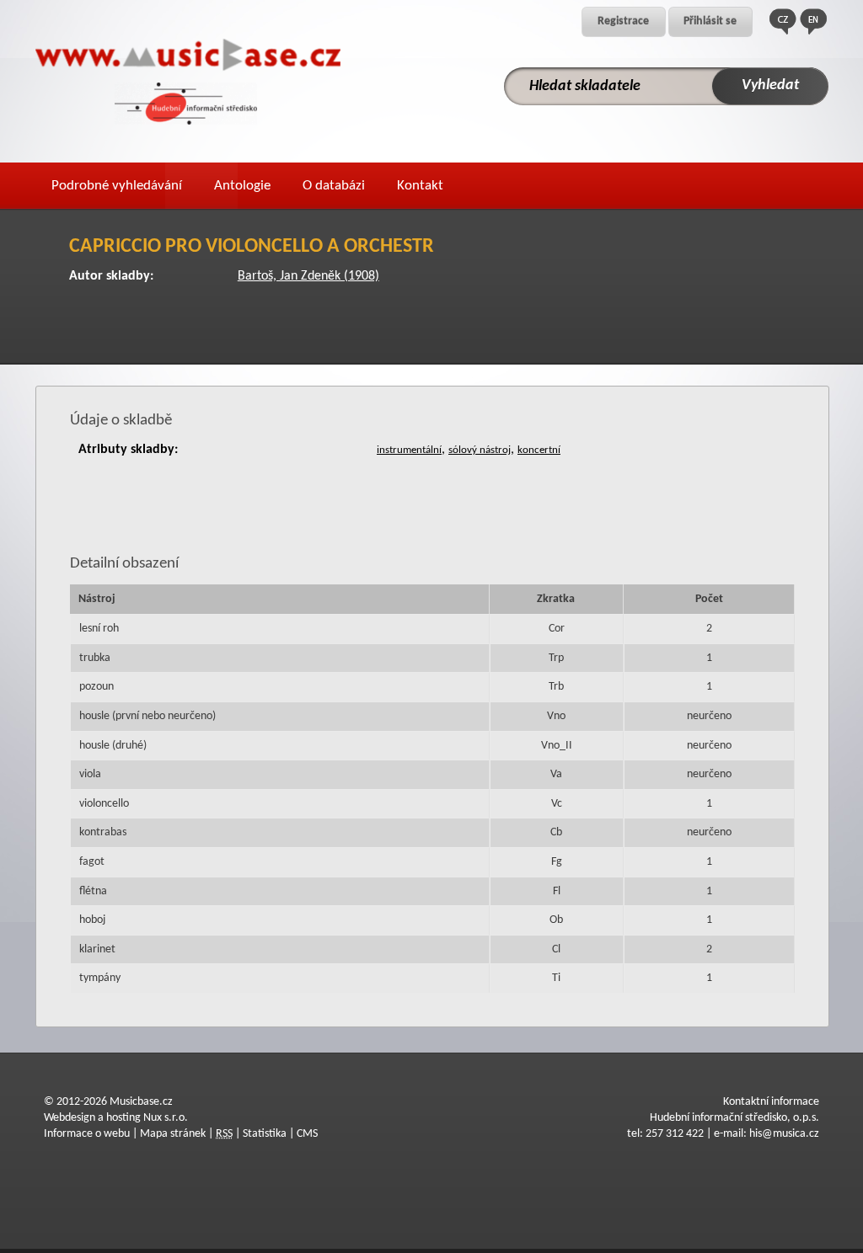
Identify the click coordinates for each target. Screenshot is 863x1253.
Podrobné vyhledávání (116, 186)
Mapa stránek (173, 1134)
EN (813, 21)
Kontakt (420, 186)
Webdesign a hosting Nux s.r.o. (116, 1118)
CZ (782, 21)
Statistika (265, 1134)
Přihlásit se (710, 21)
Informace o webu (87, 1134)
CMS (307, 1134)
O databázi (334, 186)
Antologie (242, 186)
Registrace (623, 21)
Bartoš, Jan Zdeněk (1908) (308, 276)
